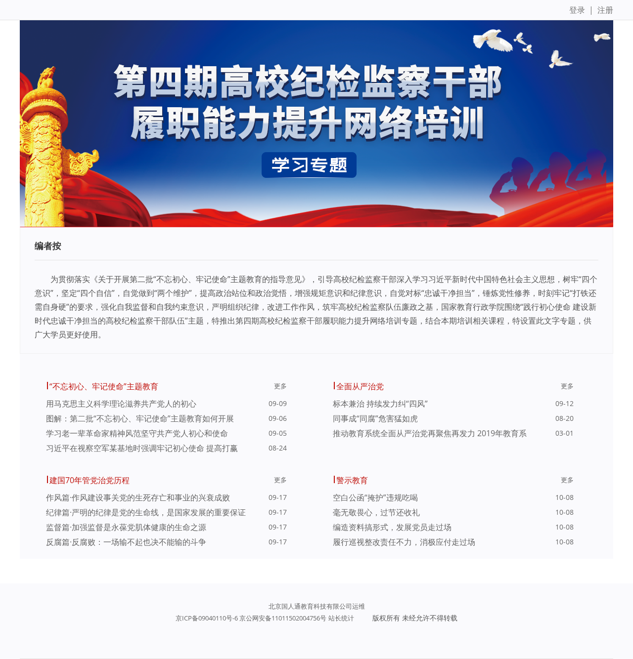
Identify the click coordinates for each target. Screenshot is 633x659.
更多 (280, 385)
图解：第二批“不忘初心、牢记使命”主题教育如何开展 (140, 418)
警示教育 (352, 480)
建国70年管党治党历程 (89, 480)
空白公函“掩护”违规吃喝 (375, 497)
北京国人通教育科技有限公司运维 (317, 606)
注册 (605, 9)
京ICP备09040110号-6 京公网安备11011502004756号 (251, 618)
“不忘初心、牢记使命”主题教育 (103, 386)
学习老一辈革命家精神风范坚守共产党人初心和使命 (137, 433)
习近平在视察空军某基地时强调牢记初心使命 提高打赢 (142, 448)
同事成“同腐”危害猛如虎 (375, 418)
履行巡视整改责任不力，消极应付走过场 (404, 542)
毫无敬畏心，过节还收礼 (376, 512)
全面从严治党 (360, 386)
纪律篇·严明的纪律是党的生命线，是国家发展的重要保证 (146, 512)
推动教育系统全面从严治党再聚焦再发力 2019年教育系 (430, 433)
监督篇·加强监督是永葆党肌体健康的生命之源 (126, 527)
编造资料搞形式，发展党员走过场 (392, 527)
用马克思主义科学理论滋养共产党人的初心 (121, 404)
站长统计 (341, 618)
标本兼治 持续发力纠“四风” (380, 404)
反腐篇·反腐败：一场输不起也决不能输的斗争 (126, 542)
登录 (577, 9)
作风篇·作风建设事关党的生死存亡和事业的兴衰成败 (138, 497)
